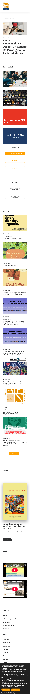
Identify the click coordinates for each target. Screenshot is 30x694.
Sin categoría (6, 37)
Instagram (6, 646)
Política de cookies (9, 625)
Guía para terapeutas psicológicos (15, 189)
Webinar (5, 346)
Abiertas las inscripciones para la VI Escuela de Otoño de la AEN (14, 293)
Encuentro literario (9, 266)
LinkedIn (6, 652)
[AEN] (6, 6)
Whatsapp (6, 656)
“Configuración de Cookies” (9, 686)
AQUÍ (8, 679)
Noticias (5, 288)
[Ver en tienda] (15, 501)
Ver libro (7, 539)
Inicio (5, 615)
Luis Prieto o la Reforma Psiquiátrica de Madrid (11, 412)
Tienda (16, 160)
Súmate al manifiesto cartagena (15, 197)
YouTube (5, 662)
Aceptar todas (6, 689)
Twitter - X (6, 643)
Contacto (6, 629)
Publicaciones (6, 377)
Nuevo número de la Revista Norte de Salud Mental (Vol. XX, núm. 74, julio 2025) (14, 383)
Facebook (6, 639)
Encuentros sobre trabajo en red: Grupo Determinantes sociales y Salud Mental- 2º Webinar (14, 323)
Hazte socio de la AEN (16, 153)
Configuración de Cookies (8, 692)
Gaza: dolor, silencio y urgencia (13, 238)
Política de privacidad (10, 619)
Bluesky (5, 659)
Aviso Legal (6, 622)
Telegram (6, 649)
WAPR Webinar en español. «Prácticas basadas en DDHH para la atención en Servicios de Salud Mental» (15, 443)
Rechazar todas (16, 689)
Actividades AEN (6, 261)
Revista (16, 168)
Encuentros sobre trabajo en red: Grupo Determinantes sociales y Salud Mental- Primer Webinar (14, 353)
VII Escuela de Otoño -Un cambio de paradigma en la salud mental (15, 48)
